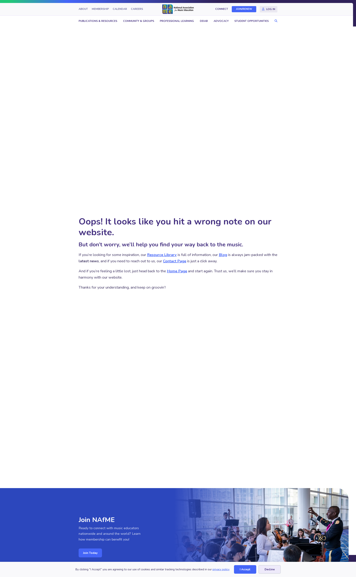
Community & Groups (138, 21)
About (83, 9)
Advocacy (221, 21)
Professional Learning (177, 21)
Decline (270, 569)
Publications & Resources (98, 21)
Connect (221, 9)
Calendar (120, 9)
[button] (275, 21)
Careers (137, 9)
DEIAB (204, 21)
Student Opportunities (251, 21)
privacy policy (221, 569)
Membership (100, 9)
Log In (270, 9)
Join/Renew (244, 9)
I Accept (245, 569)
